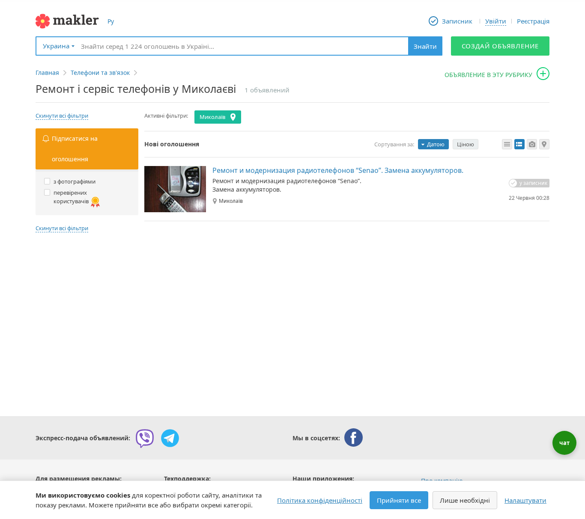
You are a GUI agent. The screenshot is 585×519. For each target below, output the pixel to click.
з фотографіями (75, 181)
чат (564, 443)
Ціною (465, 144)
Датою (436, 144)
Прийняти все (399, 500)
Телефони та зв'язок (100, 72)
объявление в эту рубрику (488, 75)
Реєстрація (533, 21)
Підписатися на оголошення (75, 148)
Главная (47, 72)
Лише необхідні (465, 500)
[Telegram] (170, 438)
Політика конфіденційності (319, 500)
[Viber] (144, 438)
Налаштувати (525, 500)
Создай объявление (500, 46)
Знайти (425, 46)
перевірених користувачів (71, 197)
